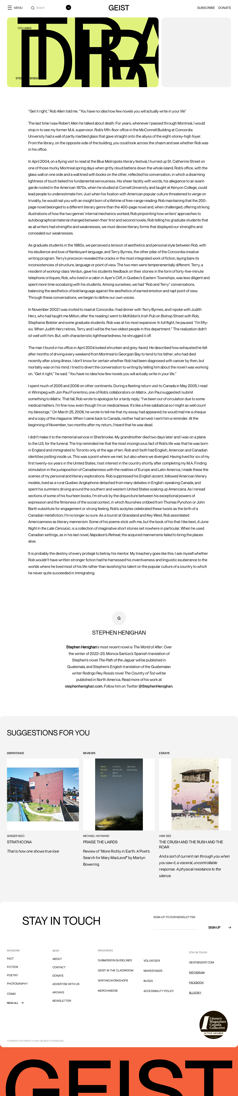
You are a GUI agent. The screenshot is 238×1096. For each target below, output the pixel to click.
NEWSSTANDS (153, 970)
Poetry (12, 975)
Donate (224, 8)
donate (58, 975)
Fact (10, 958)
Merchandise (108, 990)
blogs (148, 981)
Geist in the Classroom (115, 970)
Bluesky (195, 992)
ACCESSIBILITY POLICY (159, 991)
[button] (16, 7)
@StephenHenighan (155, 686)
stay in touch (198, 952)
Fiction (12, 967)
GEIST (56, 950)
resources (105, 950)
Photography (17, 983)
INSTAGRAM (197, 972)
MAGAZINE (13, 950)
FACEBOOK (196, 982)
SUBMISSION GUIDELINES (115, 960)
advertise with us (65, 984)
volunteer (152, 960)
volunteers (153, 950)
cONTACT (59, 967)
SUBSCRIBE (206, 8)
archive (58, 992)
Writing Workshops (113, 980)
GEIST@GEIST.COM (201, 962)
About (57, 959)
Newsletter (61, 1000)
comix (11, 993)
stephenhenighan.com (83, 686)
